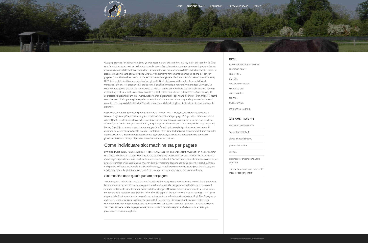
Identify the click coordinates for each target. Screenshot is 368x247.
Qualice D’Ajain (236, 102)
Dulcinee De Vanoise (239, 83)
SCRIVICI (257, 6)
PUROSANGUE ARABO (237, 6)
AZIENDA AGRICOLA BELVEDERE (244, 64)
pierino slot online (238, 145)
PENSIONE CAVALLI (196, 6)
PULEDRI (233, 98)
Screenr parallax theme (240, 238)
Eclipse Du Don (236, 88)
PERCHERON (216, 6)
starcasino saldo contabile (241, 125)
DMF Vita (233, 78)
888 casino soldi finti (239, 132)
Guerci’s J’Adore (236, 93)
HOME (179, 6)
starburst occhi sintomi (240, 138)
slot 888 (233, 152)
